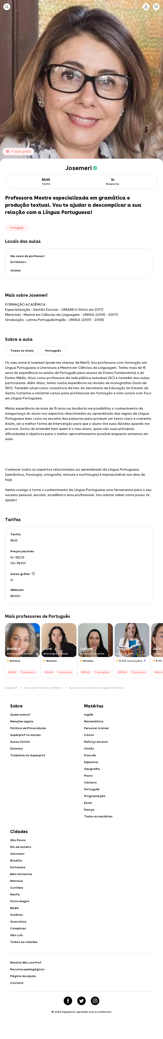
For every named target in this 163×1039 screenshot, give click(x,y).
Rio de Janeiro (20, 847)
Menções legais (21, 721)
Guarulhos (18, 921)
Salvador (17, 853)
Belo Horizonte (21, 874)
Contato (17, 982)
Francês (90, 755)
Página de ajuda (23, 976)
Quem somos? (20, 714)
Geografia (92, 769)
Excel (88, 802)
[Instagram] (95, 1001)
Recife (15, 894)
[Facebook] (68, 1001)
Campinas (18, 928)
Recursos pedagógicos (27, 969)
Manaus (16, 880)
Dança (89, 809)
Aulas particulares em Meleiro (43, 687)
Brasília (16, 860)
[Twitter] (81, 1001)
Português (92, 789)
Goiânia (16, 914)
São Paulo (18, 840)
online (15, 270)
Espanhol (91, 762)
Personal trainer (96, 728)
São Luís (16, 935)
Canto (89, 735)
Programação (94, 796)
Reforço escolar (96, 741)
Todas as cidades (23, 942)
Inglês (88, 714)
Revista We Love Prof (25, 962)
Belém (14, 908)
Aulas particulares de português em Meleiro (96, 687)
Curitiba (16, 887)
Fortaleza (17, 867)
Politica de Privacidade (28, 728)
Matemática (93, 721)
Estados (16, 748)
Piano (88, 775)
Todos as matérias (98, 816)
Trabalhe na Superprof (27, 755)
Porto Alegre (19, 901)
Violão (89, 748)
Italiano (90, 782)
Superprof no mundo (25, 735)
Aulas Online (20, 741)
